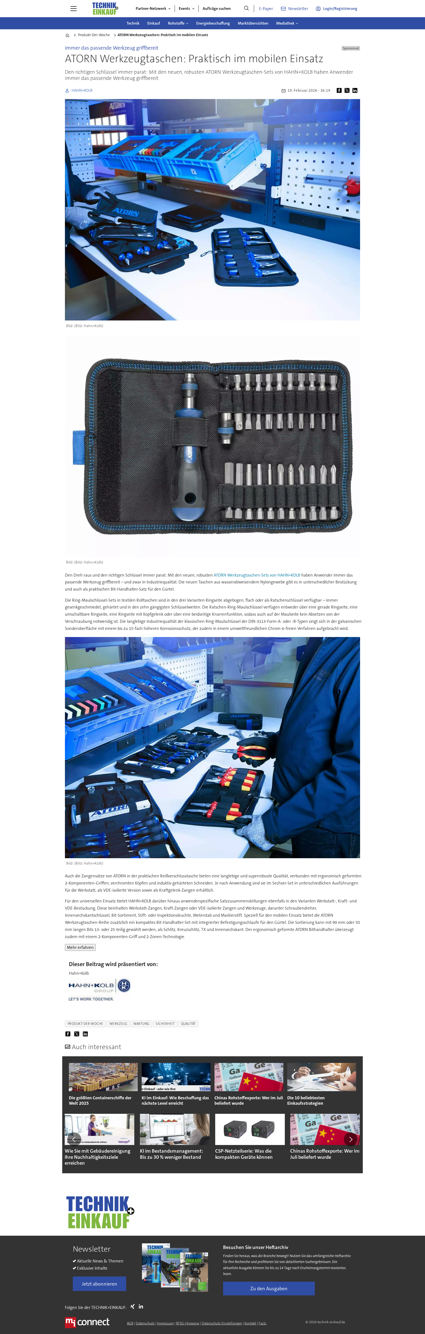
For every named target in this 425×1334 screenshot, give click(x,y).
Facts (262, 1323)
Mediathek (285, 23)
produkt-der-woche (85, 1024)
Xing (133, 1306)
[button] (74, 1139)
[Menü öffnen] (73, 8)
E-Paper (266, 8)
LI (142, 1306)
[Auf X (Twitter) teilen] (348, 90)
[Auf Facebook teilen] (340, 90)
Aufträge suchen (217, 8)
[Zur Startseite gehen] (105, 8)
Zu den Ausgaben (269, 1288)
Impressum (165, 1323)
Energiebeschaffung (213, 23)
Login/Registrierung (340, 8)
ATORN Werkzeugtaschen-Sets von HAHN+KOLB (257, 575)
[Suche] (246, 9)
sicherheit (165, 1024)
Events (184, 8)
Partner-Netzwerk (151, 8)
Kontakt (250, 1323)
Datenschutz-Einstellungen (222, 1323)
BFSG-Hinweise (187, 1323)
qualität (188, 1024)
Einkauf (153, 23)
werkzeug (118, 1024)
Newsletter (298, 8)
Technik (133, 23)
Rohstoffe (176, 23)
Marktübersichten (253, 23)
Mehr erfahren (80, 947)
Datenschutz (145, 1323)
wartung (141, 1024)
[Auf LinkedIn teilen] (356, 90)
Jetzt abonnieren (99, 1284)
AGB (130, 1323)
